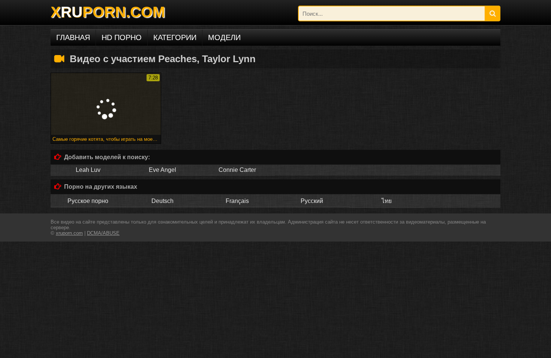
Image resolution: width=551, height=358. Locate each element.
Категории (174, 37)
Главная (73, 37)
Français (237, 201)
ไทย (387, 201)
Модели (224, 37)
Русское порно (87, 201)
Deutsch (162, 201)
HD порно (122, 37)
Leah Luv (88, 170)
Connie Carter (237, 170)
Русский (312, 201)
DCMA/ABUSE (103, 233)
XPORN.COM (108, 12)
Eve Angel (162, 170)
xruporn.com (69, 233)
